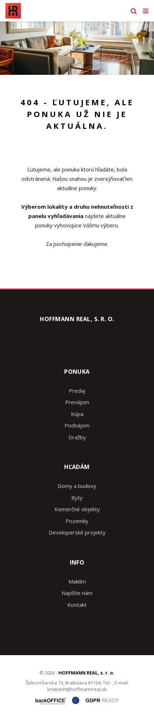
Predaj (77, 390)
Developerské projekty (77, 532)
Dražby (77, 437)
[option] (77, 48)
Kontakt (77, 604)
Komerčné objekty (77, 509)
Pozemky (77, 520)
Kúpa (77, 413)
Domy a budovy (77, 485)
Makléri (77, 581)
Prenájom (77, 402)
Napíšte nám (77, 592)
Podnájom (77, 425)
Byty (77, 497)
